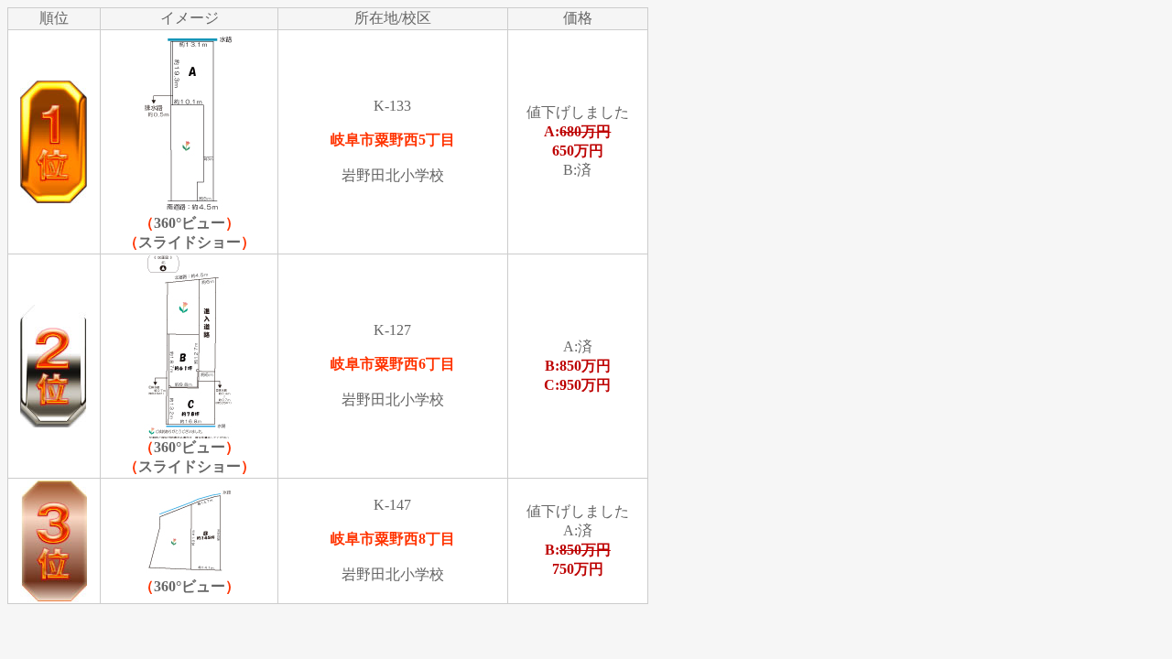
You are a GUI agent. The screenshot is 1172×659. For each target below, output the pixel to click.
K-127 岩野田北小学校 (393, 364)
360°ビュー (189, 223)
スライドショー (189, 242)
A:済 (577, 366)
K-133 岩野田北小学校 (393, 140)
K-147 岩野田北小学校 (393, 539)
